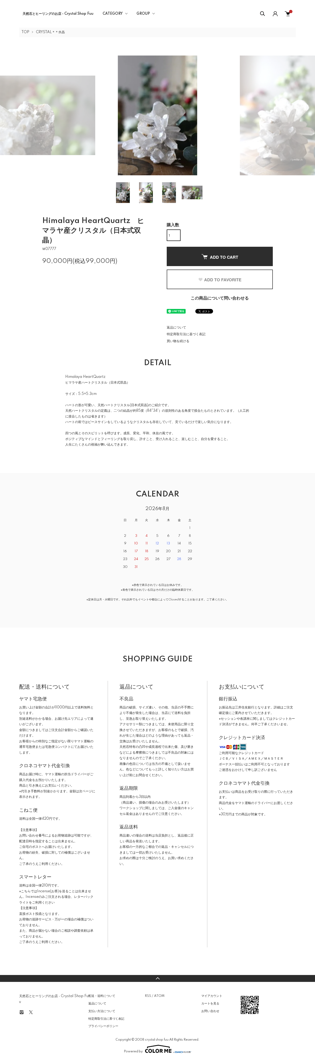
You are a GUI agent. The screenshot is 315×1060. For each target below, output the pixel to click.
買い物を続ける (178, 341)
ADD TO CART (224, 257)
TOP (25, 32)
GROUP (143, 14)
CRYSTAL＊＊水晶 (50, 32)
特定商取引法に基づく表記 (186, 334)
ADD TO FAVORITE (222, 280)
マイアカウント (211, 996)
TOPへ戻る (157, 978)
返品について (176, 327)
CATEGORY (113, 14)
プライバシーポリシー (103, 1026)
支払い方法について (101, 1011)
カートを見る (210, 1003)
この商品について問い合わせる (220, 298)
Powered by (133, 1051)
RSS (148, 996)
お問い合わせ (210, 1011)
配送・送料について (101, 996)
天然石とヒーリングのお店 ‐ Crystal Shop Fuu (58, 14)
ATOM (159, 996)
